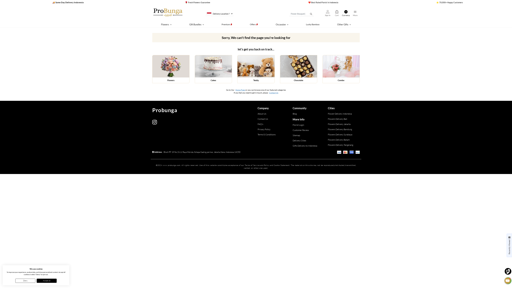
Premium (226, 24)
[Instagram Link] (154, 123)
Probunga (164, 110)
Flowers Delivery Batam (339, 139)
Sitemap (296, 135)
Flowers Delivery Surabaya (340, 134)
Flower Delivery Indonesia (340, 113)
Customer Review (301, 130)
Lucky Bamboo (312, 24)
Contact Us (273, 93)
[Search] (311, 14)
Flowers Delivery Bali (337, 119)
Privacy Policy (264, 129)
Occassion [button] (281, 24)
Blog (295, 113)
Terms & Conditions (267, 134)
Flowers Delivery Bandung (340, 129)
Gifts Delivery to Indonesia (305, 145)
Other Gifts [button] (342, 24)
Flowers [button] (165, 24)
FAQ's (260, 124)
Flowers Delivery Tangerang (340, 145)
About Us (262, 113)
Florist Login (298, 125)
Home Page (240, 90)
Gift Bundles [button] (195, 24)
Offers (253, 24)
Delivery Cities (299, 140)
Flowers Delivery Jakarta (339, 124)
